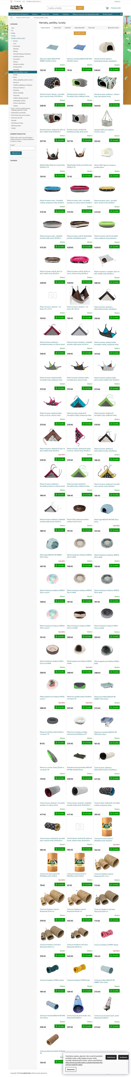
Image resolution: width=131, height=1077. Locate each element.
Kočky (13, 33)
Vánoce (15, 62)
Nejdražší (68, 27)
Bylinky (15, 51)
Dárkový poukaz (16, 125)
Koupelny (16, 90)
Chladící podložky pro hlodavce (22, 85)
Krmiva (15, 41)
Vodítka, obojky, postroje (20, 98)
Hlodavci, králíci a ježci (18, 38)
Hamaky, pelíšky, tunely (20, 72)
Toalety (15, 106)
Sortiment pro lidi (16, 118)
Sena (14, 43)
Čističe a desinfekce (19, 103)
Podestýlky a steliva (19, 100)
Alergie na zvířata (18, 64)
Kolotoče (16, 82)
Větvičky (16, 49)
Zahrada (13, 120)
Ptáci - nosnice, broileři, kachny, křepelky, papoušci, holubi (20, 109)
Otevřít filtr (79, 33)
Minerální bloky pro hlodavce (22, 54)
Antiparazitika (17, 67)
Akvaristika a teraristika (18, 112)
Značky (13, 128)
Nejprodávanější (79, 27)
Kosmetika (16, 59)
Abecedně (91, 27)
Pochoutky (16, 46)
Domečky (16, 69)
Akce (12, 28)
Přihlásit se (16, 153)
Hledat (80, 8)
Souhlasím (123, 1057)
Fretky (13, 36)
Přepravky (16, 95)
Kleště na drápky (18, 93)
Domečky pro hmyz (17, 123)
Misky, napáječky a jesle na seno (23, 80)
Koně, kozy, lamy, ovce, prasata (20, 115)
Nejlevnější (57, 27)
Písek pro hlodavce (19, 87)
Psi (12, 30)
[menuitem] (19, 14)
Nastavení (71, 1069)
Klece (15, 77)
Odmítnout (111, 1057)
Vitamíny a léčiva (18, 56)
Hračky (15, 74)
